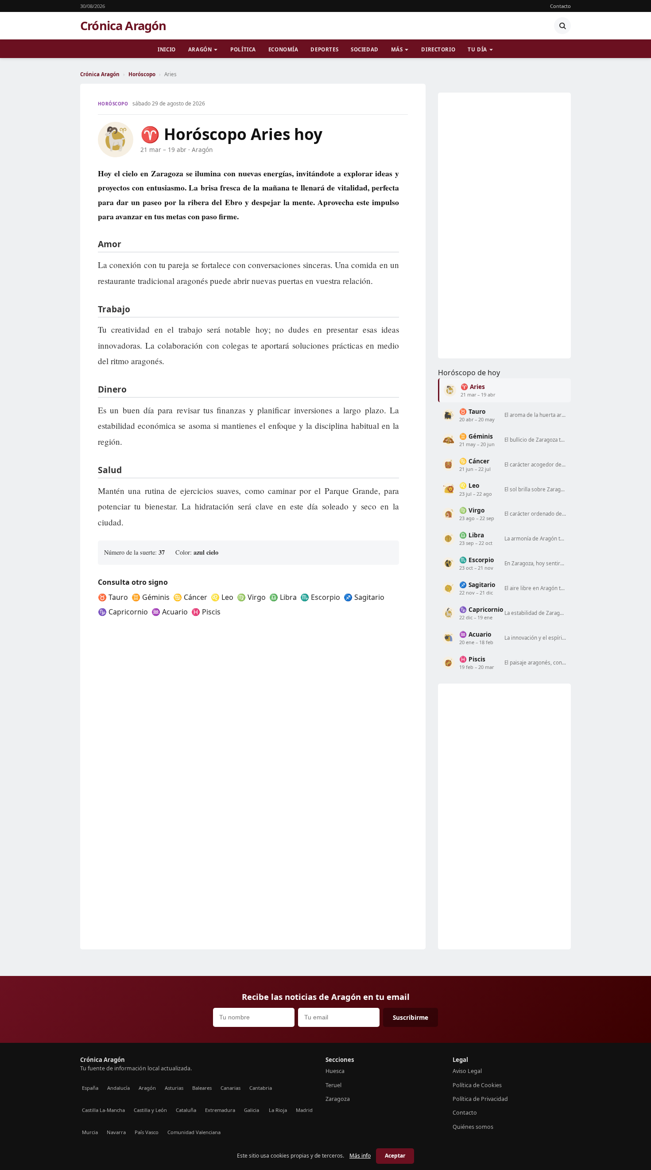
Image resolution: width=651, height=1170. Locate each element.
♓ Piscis (206, 612)
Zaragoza (338, 1099)
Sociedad (365, 49)
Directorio (438, 49)
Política (243, 49)
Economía (283, 49)
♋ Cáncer (190, 597)
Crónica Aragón (123, 25)
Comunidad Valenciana (194, 1132)
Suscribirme (410, 1017)
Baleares (202, 1087)
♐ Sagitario (364, 597)
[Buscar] (562, 25)
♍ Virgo (251, 597)
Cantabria (260, 1087)
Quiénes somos (473, 1127)
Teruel (333, 1085)
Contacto (560, 6)
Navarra (116, 1132)
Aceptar (395, 1155)
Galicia (251, 1110)
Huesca (335, 1071)
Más (397, 49)
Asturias (174, 1087)
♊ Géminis (151, 597)
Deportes (324, 49)
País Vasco (147, 1132)
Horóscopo (141, 74)
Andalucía (118, 1087)
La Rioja (278, 1110)
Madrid (304, 1110)
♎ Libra (283, 597)
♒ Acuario (169, 612)
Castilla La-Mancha (103, 1110)
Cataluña (186, 1110)
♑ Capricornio (123, 612)
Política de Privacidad (480, 1099)
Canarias (230, 1087)
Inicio (166, 49)
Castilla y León (150, 1110)
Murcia (90, 1132)
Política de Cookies (477, 1085)
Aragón (200, 49)
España (90, 1087)
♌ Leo (222, 597)
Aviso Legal (467, 1071)
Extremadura (220, 1110)
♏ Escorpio (320, 597)
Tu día (477, 49)
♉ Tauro (113, 597)
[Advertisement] (504, 225)
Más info (360, 1155)
